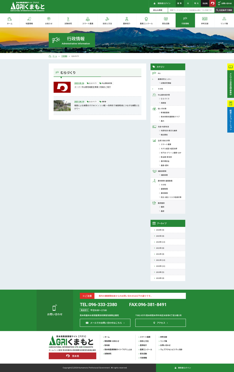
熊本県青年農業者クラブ (170, 116)
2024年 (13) (160, 242)
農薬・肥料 (165, 165)
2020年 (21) (160, 266)
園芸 (162, 207)
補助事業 (164, 175)
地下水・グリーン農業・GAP (171, 152)
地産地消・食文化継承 (169, 130)
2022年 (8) (160, 254)
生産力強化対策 (164, 140)
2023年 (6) (160, 248)
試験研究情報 (166, 83)
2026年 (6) (160, 230)
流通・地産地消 (163, 126)
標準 (179, 3)
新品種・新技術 (166, 157)
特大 (196, 3)
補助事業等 (162, 171)
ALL (159, 73)
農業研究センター (164, 79)
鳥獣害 (163, 103)
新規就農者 (165, 112)
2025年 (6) (160, 236)
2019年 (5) (160, 272)
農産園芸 (161, 203)
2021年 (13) (160, 260)
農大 (162, 121)
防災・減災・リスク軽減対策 (171, 197)
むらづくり (165, 98)
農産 (162, 211)
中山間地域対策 (164, 95)
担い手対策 (162, 108)
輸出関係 (164, 134)
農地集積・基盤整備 (165, 180)
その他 (160, 88)
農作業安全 (165, 161)
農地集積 (164, 193)
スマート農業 (166, 144)
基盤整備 (164, 189)
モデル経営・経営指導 (169, 148)
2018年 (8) (160, 278)
